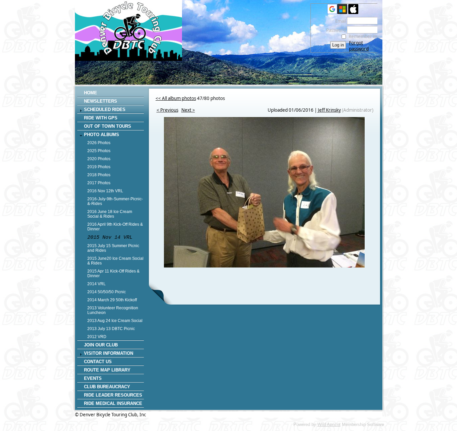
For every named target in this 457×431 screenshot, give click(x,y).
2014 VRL (96, 284)
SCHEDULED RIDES (104, 109)
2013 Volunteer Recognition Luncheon (112, 310)
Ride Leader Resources (113, 395)
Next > (188, 110)
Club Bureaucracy (107, 386)
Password (334, 30)
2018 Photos (98, 175)
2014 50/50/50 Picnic (106, 292)
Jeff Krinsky (329, 110)
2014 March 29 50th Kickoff (112, 300)
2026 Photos (98, 142)
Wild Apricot (329, 424)
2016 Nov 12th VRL (105, 191)
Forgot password (359, 46)
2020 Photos (98, 158)
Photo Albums (101, 134)
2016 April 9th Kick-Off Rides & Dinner (115, 226)
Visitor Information (108, 353)
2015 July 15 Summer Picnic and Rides (113, 248)
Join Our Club (101, 344)
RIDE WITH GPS (100, 117)
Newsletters (100, 101)
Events (93, 378)
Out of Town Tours (107, 126)
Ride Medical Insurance (113, 403)
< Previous (167, 110)
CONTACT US (98, 361)
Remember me (364, 36)
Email (339, 21)
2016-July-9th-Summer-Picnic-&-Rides (115, 201)
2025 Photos (98, 150)
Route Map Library (107, 369)
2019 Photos (98, 167)
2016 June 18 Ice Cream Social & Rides (109, 214)
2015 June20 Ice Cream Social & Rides (115, 260)
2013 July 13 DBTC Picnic (111, 328)
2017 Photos (98, 183)
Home (90, 92)
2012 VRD (96, 336)
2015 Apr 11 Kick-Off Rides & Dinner (113, 273)
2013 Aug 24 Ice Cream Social (115, 320)
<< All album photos (176, 98)
